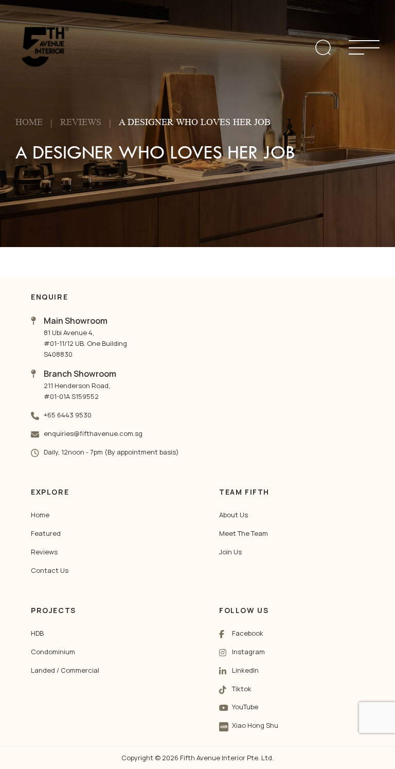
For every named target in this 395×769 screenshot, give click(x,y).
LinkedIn (245, 670)
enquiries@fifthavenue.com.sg (93, 433)
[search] (323, 47)
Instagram (248, 651)
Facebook (247, 633)
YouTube (245, 706)
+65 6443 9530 (68, 415)
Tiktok (242, 688)
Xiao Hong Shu (255, 725)
